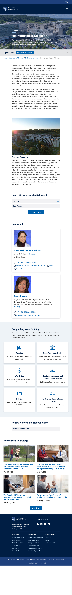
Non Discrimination (41, 559)
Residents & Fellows (17, 543)
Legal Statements (60, 559)
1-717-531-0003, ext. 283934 (26, 263)
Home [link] (5, 58)
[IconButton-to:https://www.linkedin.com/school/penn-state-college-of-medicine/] (48, 524)
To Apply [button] (16, 201)
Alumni (47, 540)
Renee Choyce (20, 296)
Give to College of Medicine (36, 551)
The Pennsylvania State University (16, 559)
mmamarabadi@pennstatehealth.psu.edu (30, 266)
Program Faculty (36, 212)
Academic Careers (33, 545)
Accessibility (51, 559)
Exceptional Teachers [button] (21, 429)
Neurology (32, 254)
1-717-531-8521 (45, 519)
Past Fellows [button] (17, 206)
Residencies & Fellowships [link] (16, 58)
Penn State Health (50, 543)
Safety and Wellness (34, 543)
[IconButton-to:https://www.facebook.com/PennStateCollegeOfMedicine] (38, 524)
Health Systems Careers (35, 548)
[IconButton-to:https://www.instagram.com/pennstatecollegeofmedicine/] (41, 524)
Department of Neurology (25, 52)
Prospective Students (18, 537)
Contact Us (48, 537)
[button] (67, 53)
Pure (51, 266)
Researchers (15, 548)
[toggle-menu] (67, 8)
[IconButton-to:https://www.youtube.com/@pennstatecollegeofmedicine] (45, 524)
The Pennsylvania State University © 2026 (36, 563)
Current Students (16, 540)
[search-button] (66, 2)
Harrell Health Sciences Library (18, 552)
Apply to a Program (33, 540)
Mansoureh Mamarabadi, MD (27, 250)
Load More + (36, 508)
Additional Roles (19, 257)
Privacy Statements (30, 559)
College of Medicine (13, 9)
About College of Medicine (35, 537)
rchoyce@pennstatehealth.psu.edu (28, 315)
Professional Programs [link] (31, 58)
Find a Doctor (20, 269)
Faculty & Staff (16, 545)
